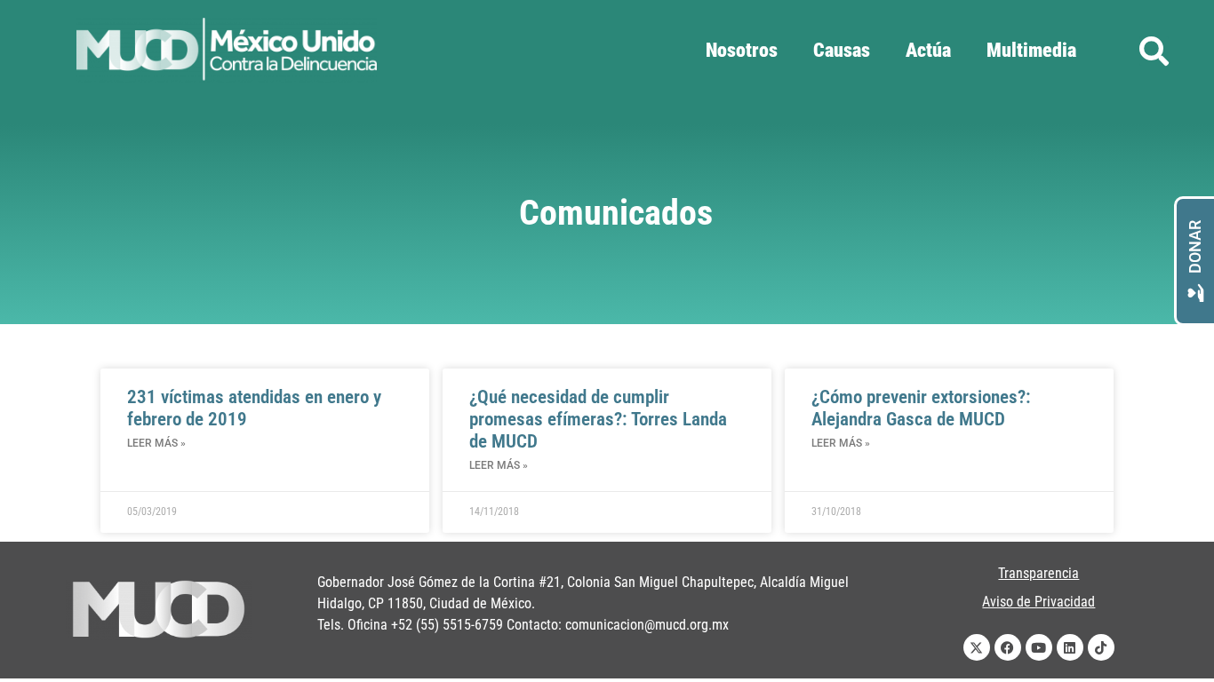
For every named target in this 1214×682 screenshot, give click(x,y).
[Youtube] (1039, 647)
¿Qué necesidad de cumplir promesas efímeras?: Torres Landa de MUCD (598, 419)
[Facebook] (1007, 647)
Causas (841, 50)
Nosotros (742, 50)
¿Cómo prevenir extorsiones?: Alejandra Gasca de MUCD (921, 408)
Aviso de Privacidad (1038, 601)
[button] (1154, 51)
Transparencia (1038, 573)
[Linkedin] (1070, 647)
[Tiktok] (1101, 647)
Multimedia (1031, 50)
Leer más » (156, 443)
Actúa (928, 50)
